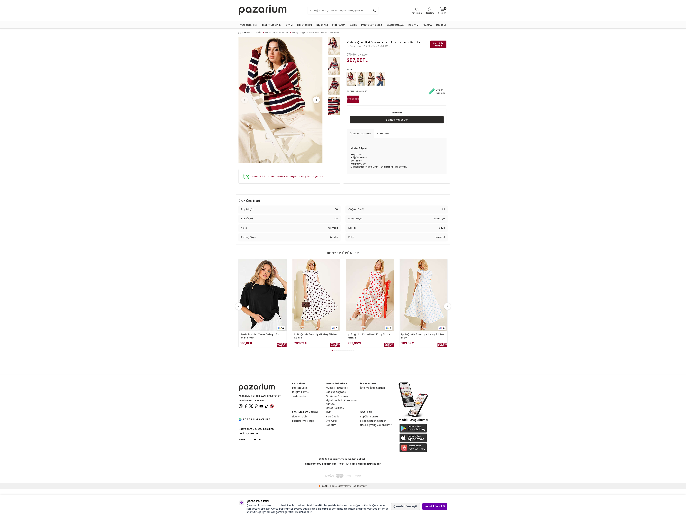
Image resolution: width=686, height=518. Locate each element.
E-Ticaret (332, 485)
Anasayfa (246, 32)
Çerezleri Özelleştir (405, 506)
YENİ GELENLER (248, 25)
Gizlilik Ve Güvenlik (337, 396)
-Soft (323, 485)
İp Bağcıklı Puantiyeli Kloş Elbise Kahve (315, 336)
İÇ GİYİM (413, 25)
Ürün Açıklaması (360, 133)
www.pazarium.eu (250, 439)
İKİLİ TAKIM (338, 25)
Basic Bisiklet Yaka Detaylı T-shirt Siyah (259, 336)
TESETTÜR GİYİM (271, 25)
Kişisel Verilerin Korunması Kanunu (341, 402)
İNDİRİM (441, 25)
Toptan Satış (299, 388)
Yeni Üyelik (332, 416)
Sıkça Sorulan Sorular (373, 421)
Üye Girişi (331, 421)
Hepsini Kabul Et (434, 506)
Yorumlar (383, 133)
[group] (280, 100)
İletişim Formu (300, 392)
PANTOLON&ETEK (371, 25)
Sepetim (331, 425)
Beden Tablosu (441, 91)
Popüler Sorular (369, 416)
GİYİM (289, 25)
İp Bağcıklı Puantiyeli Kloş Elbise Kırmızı (369, 336)
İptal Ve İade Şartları (372, 388)
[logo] (262, 10)
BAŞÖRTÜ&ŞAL (395, 25)
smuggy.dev (313, 463)
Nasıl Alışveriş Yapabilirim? (376, 425)
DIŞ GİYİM (322, 25)
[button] (244, 99)
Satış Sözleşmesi (336, 392)
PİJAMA (427, 25)
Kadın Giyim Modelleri (277, 32)
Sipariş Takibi (299, 416)
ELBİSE (353, 25)
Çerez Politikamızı (282, 508)
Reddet (323, 508)
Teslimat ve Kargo (303, 421)
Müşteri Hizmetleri (337, 388)
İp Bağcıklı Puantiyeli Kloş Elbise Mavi (422, 336)
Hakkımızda (299, 396)
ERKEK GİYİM (304, 25)
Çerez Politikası (335, 408)
